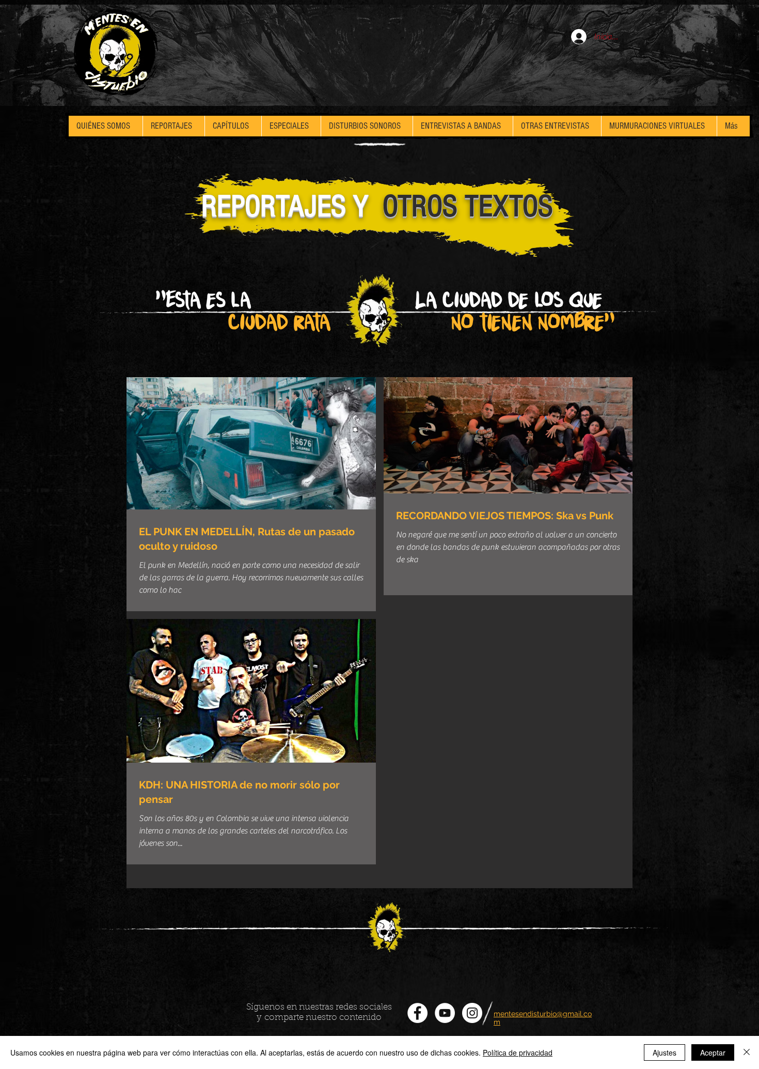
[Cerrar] (746, 1052)
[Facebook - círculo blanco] (417, 1013)
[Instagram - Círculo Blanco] (472, 1013)
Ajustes (664, 1052)
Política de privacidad (517, 1052)
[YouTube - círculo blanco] (445, 1013)
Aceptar (712, 1052)
